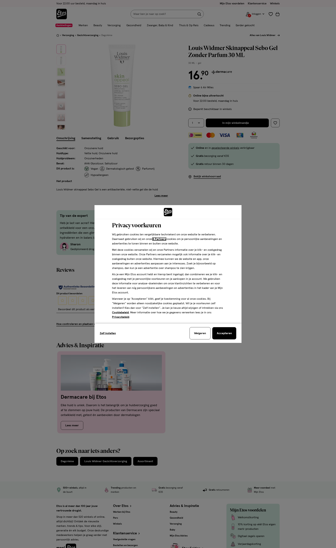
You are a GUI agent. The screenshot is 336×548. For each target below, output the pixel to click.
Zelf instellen (108, 333)
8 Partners (159, 239)
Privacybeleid (120, 317)
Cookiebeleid (120, 312)
